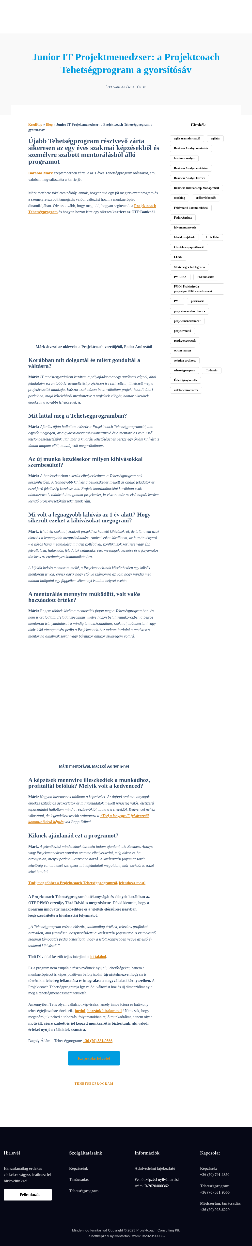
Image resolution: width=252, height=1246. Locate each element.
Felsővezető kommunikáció (191, 208)
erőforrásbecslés (206, 197)
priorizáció (197, 301)
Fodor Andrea (183, 217)
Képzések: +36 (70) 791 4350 (214, 1171)
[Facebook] (6, 5)
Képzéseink (78, 1168)
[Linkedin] (14, 5)
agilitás (215, 138)
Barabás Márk (40, 173)
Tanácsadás (79, 1179)
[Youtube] (21, 5)
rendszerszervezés (185, 340)
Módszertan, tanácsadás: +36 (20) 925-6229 (220, 1206)
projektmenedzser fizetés (189, 311)
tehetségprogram (94, 1083)
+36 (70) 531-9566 (97, 1041)
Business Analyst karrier (189, 178)
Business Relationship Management (196, 188)
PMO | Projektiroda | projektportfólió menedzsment (193, 289)
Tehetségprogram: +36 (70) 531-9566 (215, 1189)
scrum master (182, 350)
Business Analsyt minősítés (191, 148)
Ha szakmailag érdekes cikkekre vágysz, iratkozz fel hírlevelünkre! (27, 1174)
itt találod (98, 957)
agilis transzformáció (187, 138)
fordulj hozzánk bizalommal (98, 1011)
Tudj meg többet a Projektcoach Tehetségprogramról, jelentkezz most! (86, 883)
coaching (179, 197)
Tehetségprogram (83, 1191)
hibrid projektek (184, 237)
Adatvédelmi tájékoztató (155, 1168)
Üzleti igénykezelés (185, 380)
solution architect (185, 360)
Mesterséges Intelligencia (189, 267)
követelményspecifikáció (189, 247)
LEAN (178, 257)
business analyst (184, 158)
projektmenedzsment (187, 321)
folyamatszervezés (185, 227)
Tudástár (212, 370)
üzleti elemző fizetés (186, 390)
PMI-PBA (180, 277)
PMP (177, 301)
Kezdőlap (35, 124)
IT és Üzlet (212, 237)
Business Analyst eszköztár (191, 168)
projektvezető (182, 331)
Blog (49, 124)
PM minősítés (205, 277)
